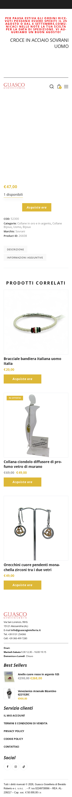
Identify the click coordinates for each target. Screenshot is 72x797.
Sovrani (20, 231)
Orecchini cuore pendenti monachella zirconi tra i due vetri (32, 567)
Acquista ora (37, 207)
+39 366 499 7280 (18, 638)
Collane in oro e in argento (34, 223)
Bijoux (27, 227)
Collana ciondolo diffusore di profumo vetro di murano (33, 464)
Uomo (17, 227)
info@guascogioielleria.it (26, 630)
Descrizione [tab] (15, 249)
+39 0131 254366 (17, 634)
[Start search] (51, 86)
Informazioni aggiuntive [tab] (25, 257)
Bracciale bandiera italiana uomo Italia (32, 361)
